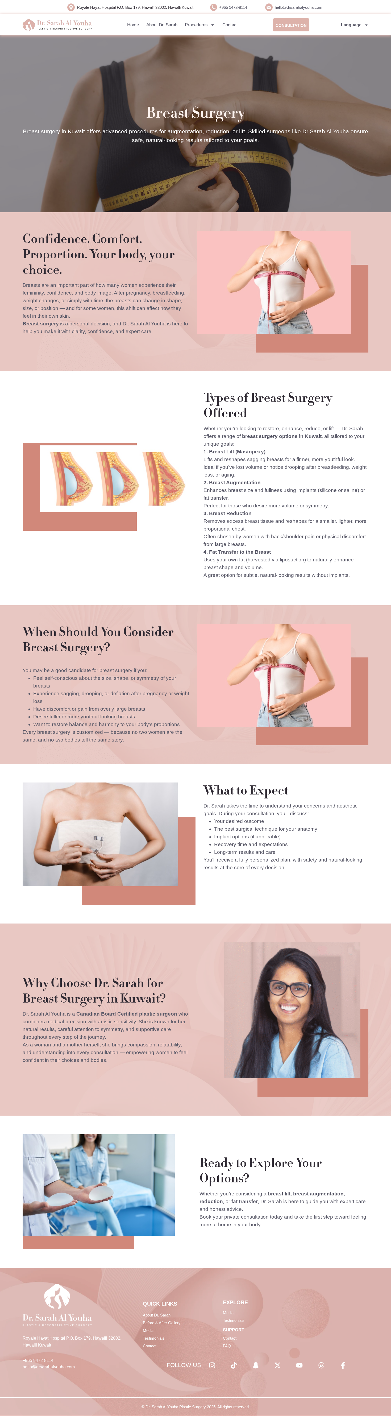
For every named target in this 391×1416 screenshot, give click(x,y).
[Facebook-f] (343, 1365)
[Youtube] (299, 1365)
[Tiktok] (233, 1365)
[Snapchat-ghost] (255, 1365)
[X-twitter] (277, 1365)
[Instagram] (212, 1365)
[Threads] (321, 1365)
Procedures (196, 25)
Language (351, 25)
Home (133, 25)
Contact (230, 25)
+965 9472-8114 (233, 7)
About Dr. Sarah (161, 25)
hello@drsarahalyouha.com (298, 7)
